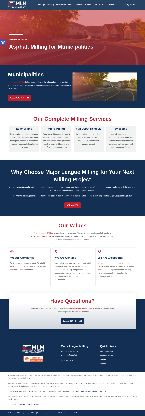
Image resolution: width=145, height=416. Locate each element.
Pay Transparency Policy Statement (93, 391)
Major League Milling (16, 82)
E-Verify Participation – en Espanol (68, 391)
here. (100, 396)
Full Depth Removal (88, 128)
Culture (88, 5)
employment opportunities (81, 308)
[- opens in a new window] (33, 359)
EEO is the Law (13, 391)
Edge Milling (24, 128)
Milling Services (45, 5)
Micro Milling (56, 128)
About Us (99, 5)
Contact (111, 5)
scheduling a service (39, 236)
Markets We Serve (64, 5)
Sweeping (121, 128)
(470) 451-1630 (131, 5)
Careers (78, 5)
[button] (3, 42)
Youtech (74, 413)
